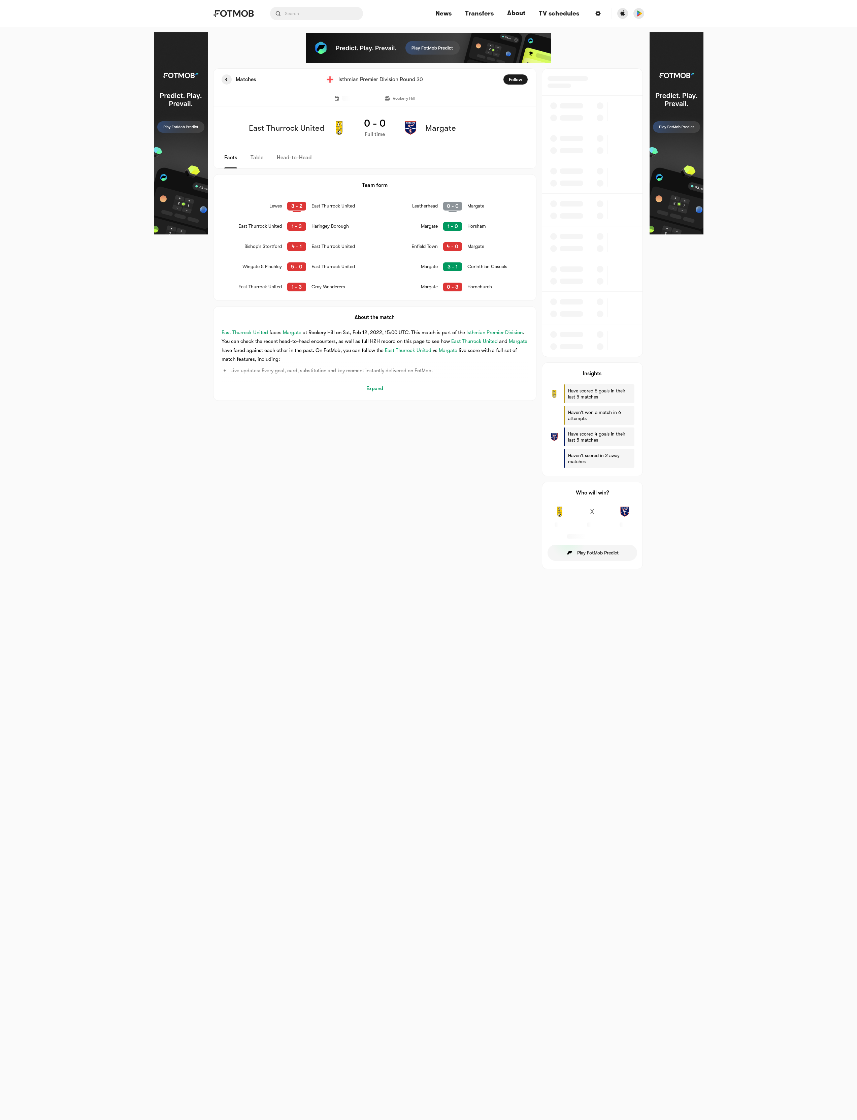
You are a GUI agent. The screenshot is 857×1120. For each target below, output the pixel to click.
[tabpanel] (428, 318)
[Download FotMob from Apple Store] (622, 13)
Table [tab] (257, 158)
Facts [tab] (230, 158)
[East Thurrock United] (560, 515)
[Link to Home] (233, 13)
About (516, 13)
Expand (374, 388)
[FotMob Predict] (181, 133)
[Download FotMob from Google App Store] (638, 13)
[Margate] (625, 515)
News (443, 13)
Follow (515, 79)
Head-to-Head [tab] (294, 158)
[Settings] (598, 13)
